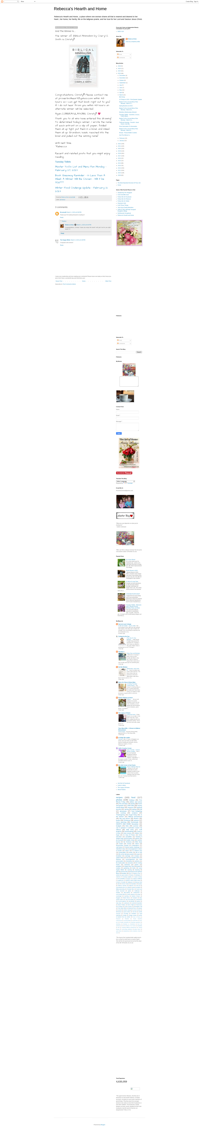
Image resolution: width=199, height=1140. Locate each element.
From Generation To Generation (128, 126)
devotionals (131, 901)
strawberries (126, 931)
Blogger (103, 1124)
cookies (118, 868)
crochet (129, 843)
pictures (137, 861)
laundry (140, 883)
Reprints (118, 859)
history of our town (130, 925)
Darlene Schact (136, 896)
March (121, 95)
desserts (130, 863)
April (120, 92)
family (133, 803)
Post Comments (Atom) (69, 284)
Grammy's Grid (122, 203)
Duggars (118, 897)
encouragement (130, 859)
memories (127, 864)
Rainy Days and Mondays (133, 653)
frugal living (133, 815)
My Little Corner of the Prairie (127, 765)
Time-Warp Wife (122, 908)
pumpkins (119, 866)
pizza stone (137, 929)
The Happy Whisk (65, 240)
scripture (135, 813)
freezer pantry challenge (132, 847)
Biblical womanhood (135, 816)
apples (129, 890)
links (127, 826)
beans (131, 875)
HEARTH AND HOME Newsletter (127, 824)
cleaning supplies (127, 876)
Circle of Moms (136, 917)
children (137, 833)
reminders (133, 913)
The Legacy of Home (124, 713)
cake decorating (129, 899)
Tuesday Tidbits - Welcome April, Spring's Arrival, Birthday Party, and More (133, 606)
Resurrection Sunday (122, 845)
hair (123, 925)
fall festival (118, 911)
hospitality (139, 925)
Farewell (120, 739)
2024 (119, 71)
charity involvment (124, 922)
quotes (138, 901)
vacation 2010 (135, 857)
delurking (118, 924)
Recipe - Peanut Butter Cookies (128, 132)
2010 (119, 173)
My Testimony (128, 842)
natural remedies (136, 887)
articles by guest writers (122, 875)
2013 (119, 165)
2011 (119, 170)
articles (137, 838)
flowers (136, 818)
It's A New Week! (130, 559)
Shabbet (127, 918)
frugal (117, 835)
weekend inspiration (137, 903)
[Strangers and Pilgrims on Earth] (129, 467)
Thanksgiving (120, 815)
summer (135, 826)
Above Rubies (122, 789)
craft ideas (119, 847)
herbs (134, 868)
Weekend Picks (132, 908)
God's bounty (128, 906)
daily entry (130, 829)
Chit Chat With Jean (123, 194)
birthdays (138, 875)
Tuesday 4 (121, 651)
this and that (123, 803)
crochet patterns (122, 901)
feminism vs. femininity (129, 924)
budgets (118, 826)
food (133, 797)
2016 (119, 158)
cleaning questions (135, 922)
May (120, 90)
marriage (127, 856)
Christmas (127, 820)
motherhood (136, 892)
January (121, 140)
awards (140, 908)
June (121, 87)
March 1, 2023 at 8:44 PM (84, 225)
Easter (121, 843)
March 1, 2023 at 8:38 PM (74, 212)
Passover (118, 918)
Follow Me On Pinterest (124, 199)
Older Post (108, 281)
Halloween (130, 882)
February (122, 138)
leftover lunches (122, 885)
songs (138, 894)
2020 (119, 148)
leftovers (131, 885)
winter (130, 852)
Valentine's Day (120, 849)
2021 (119, 146)
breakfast (118, 856)
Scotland (135, 897)
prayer (128, 878)
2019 (119, 151)
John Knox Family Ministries (125, 207)
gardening (126, 868)
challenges (137, 890)
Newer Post (59, 281)
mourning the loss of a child (123, 887)
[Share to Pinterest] (87, 197)
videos (137, 843)
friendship (129, 861)
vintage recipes (133, 915)
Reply (61, 217)
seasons (130, 807)
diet (119, 883)
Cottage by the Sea (123, 636)
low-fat (134, 911)
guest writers (127, 911)
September (122, 82)
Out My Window (122, 667)
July (120, 85)
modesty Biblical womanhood (129, 927)
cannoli (119, 910)
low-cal (138, 885)
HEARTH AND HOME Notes (133, 880)
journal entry (124, 871)
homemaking (129, 831)
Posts (120, 54)
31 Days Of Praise (129, 835)
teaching (126, 896)
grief (117, 871)
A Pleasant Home (131, 714)
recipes (119, 797)
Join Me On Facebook (124, 783)
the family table (120, 863)
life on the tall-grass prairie (126, 854)
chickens (118, 876)
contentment (139, 899)
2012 (119, 168)
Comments (121, 57)
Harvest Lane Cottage (124, 624)
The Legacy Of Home (124, 787)
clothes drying (127, 910)
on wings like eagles (124, 737)
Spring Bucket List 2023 (126, 106)
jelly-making (127, 892)
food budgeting (137, 811)
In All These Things (123, 205)
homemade (134, 822)
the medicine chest (135, 931)
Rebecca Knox (69, 225)
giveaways (62, 199)
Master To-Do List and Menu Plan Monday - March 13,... (128, 119)
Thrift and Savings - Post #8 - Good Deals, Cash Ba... (129, 123)
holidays (132, 800)
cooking (123, 813)
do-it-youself (119, 840)
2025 (119, 68)
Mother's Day (136, 873)
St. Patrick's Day (137, 850)
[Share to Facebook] (85, 197)
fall (141, 809)
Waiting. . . (129, 699)
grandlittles (129, 836)
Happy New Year (129, 866)
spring (127, 809)
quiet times (118, 931)
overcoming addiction (127, 929)
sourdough (118, 896)
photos (119, 800)
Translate (130, 483)
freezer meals (125, 883)
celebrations (135, 845)
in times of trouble (120, 882)
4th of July (139, 852)
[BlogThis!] (81, 197)
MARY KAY (121, 31)
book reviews (127, 833)
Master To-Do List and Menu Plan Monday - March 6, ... (128, 129)
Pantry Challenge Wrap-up (133, 766)
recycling (126, 913)
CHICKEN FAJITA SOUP (133, 594)
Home (84, 281)
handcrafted (122, 852)
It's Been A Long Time (132, 581)
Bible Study (138, 842)
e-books (136, 856)
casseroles (135, 920)
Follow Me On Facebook (124, 197)
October (121, 80)
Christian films (130, 889)
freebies (118, 892)
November (122, 78)
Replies (64, 221)
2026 (119, 66)
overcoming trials (120, 894)
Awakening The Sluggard (125, 192)
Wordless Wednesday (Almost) (128, 112)
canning (129, 870)
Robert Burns (126, 897)
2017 (119, 156)
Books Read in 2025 (132, 570)
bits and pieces (125, 818)
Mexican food (138, 882)
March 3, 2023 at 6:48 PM (78, 240)
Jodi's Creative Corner (125, 748)
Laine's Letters (122, 785)
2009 (119, 175)
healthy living (130, 840)
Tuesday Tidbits (63, 161)
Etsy (130, 873)
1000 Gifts (130, 805)
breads (138, 866)
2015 (119, 160)
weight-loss (121, 880)
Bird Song (122, 97)
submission (127, 903)
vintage (124, 915)
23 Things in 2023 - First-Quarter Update (130, 99)
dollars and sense (136, 802)
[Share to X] (83, 197)
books (118, 820)
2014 (119, 163)
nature (127, 850)
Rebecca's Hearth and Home (80, 8)
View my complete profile (133, 41)
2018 (119, 153)
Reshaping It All (138, 906)
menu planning (121, 822)
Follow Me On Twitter (123, 201)
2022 (119, 143)
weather (124, 873)
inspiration (133, 883)
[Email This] (79, 197)
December (122, 75)
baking (134, 809)
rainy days (118, 903)
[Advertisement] (129, 281)
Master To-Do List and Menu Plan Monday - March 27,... (128, 102)
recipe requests (131, 894)
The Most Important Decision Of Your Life (129, 183)
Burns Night (131, 904)
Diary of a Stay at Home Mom (126, 682)
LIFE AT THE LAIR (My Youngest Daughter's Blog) (127, 210)
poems (136, 864)
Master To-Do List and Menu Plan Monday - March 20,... (128, 108)
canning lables (127, 920)
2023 (119, 73)
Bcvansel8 (63, 212)
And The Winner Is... (124, 135)
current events (136, 910)
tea (127, 857)
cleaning (137, 870)
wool (117, 932)
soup (138, 854)
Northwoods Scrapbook (124, 213)
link (119, 927)
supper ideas (120, 857)
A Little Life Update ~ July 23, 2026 (127, 625)
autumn (136, 820)
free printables (121, 878)
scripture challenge (137, 878)
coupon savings (138, 876)
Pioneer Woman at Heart (125, 697)
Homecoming (121, 731)
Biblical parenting (120, 889)
